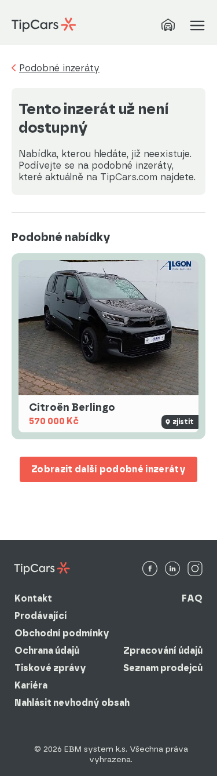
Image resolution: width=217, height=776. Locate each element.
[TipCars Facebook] (149, 569)
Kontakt (33, 598)
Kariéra (30, 685)
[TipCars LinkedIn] (172, 569)
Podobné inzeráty (59, 68)
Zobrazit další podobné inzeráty (108, 469)
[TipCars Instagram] (195, 569)
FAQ (192, 598)
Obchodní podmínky (61, 633)
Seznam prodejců (163, 667)
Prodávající (40, 615)
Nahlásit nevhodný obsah (72, 702)
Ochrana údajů (46, 650)
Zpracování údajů (163, 650)
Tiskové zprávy (50, 667)
